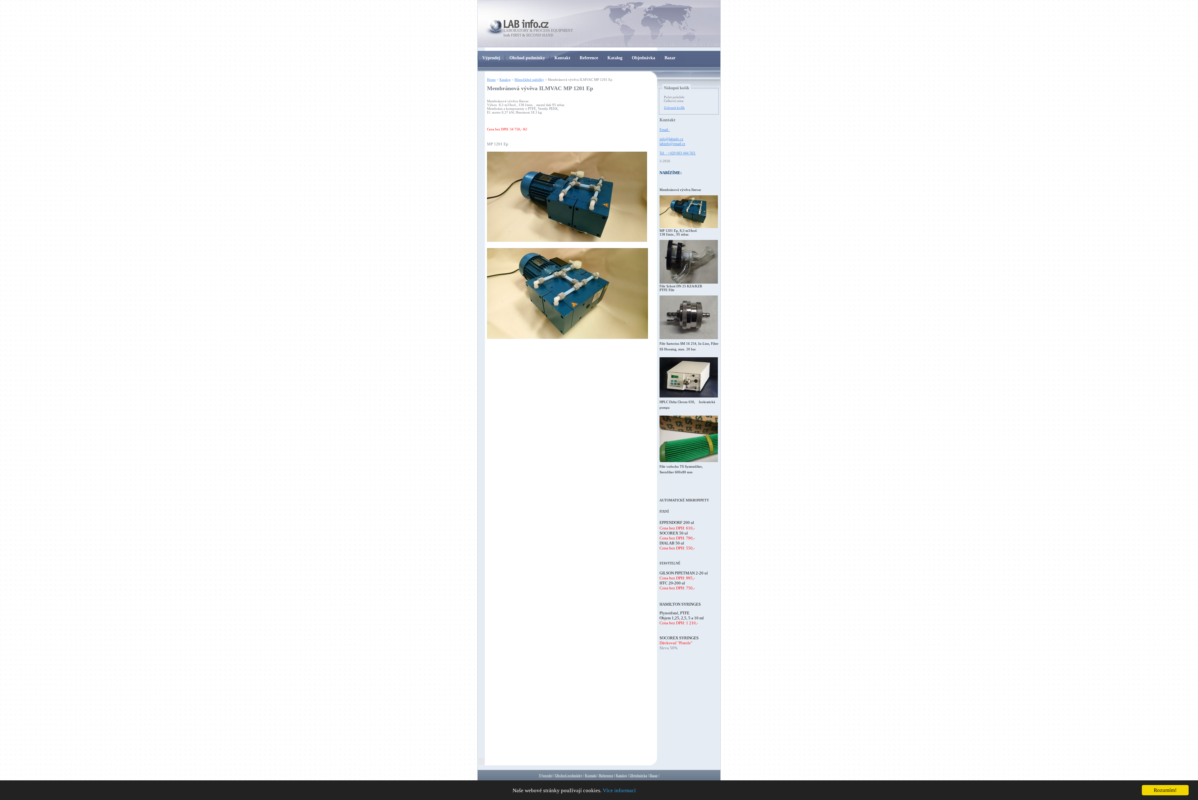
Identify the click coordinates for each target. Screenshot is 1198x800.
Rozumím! (1165, 790)
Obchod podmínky (568, 775)
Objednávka (638, 775)
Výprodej (546, 775)
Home (491, 79)
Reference (606, 775)
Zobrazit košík (674, 108)
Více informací (619, 790)
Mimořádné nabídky (529, 79)
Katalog (505, 79)
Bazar (654, 775)
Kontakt (591, 775)
